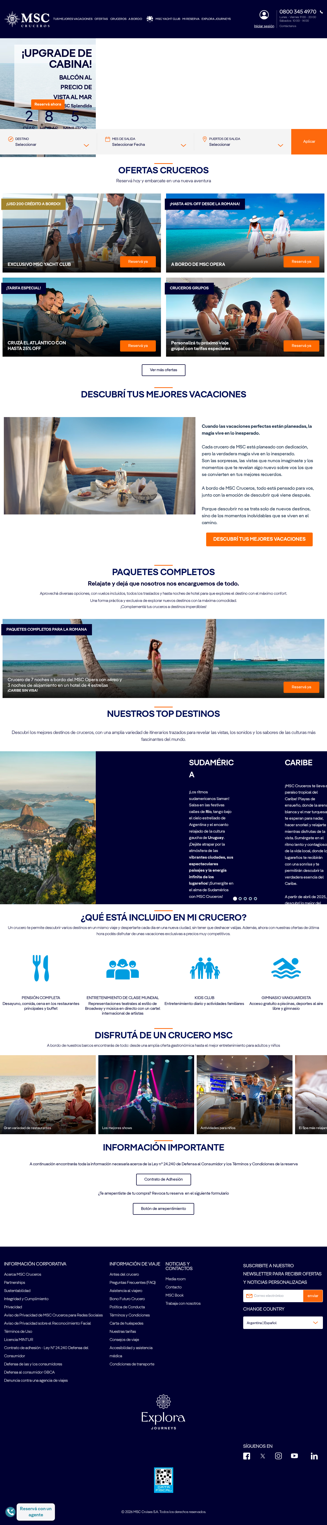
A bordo (135, 19)
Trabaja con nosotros (183, 1304)
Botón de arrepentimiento (163, 1209)
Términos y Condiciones (130, 1315)
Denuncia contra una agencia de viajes (36, 1381)
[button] (48, 104)
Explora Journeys (216, 19)
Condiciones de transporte (132, 1364)
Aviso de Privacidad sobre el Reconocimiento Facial (47, 1324)
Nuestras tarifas (123, 1332)
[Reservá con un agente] (10, 1512)
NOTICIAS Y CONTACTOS (179, 1266)
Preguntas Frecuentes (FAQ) (133, 1283)
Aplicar (309, 142)
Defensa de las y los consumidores (33, 1364)
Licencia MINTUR (18, 1340)
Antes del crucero (124, 1275)
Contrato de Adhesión (163, 1180)
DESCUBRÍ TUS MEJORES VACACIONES (259, 539)
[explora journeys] (163, 1412)
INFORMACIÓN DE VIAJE (135, 1264)
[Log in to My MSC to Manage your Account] (264, 14)
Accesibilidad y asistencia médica (131, 1352)
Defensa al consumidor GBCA (29, 1373)
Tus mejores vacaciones (72, 19)
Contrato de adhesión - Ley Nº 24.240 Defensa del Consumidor (46, 1352)
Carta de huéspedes (126, 1324)
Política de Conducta (127, 1307)
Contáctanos (287, 26)
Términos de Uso (18, 1332)
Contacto (174, 1287)
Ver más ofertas (163, 370)
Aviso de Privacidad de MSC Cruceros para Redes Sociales (53, 1315)
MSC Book (175, 1296)
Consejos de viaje (124, 1340)
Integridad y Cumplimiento (26, 1299)
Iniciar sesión (264, 26)
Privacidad (13, 1307)
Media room (176, 1279)
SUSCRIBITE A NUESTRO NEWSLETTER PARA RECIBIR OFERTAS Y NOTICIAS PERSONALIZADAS (282, 1274)
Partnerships (14, 1283)
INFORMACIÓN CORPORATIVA (35, 1264)
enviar (313, 1296)
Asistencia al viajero (126, 1291)
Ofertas (101, 19)
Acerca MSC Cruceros (22, 1275)
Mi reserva (191, 19)
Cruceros (118, 19)
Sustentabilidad (17, 1291)
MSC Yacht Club (168, 19)
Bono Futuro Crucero (127, 1299)
